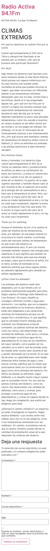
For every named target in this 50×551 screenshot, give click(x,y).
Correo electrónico (12, 506)
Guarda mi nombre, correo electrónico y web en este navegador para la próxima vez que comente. (24, 533)
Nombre (6, 495)
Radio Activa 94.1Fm (18, 10)
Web (3, 517)
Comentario (8, 460)
